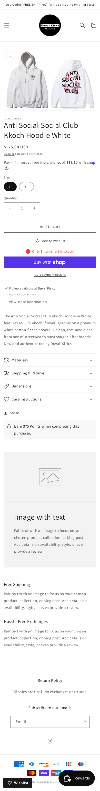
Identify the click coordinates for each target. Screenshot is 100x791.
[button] (6, 25)
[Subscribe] (83, 722)
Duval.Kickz (43, 782)
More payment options (50, 274)
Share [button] (14, 412)
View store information (28, 301)
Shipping (9, 153)
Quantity (10, 198)
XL (26, 186)
